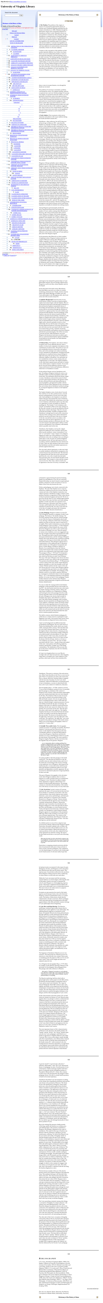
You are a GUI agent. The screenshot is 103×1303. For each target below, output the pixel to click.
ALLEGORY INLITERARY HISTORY (21, 61)
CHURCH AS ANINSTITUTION (19, 182)
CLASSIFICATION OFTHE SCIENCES (21, 198)
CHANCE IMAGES (17, 175)
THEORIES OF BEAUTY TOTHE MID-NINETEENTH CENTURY (21, 127)
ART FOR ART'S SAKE (18, 85)
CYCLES (17, 237)
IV (19, 110)
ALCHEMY (16, 53)
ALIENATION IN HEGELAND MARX (20, 59)
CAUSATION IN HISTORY (19, 152)
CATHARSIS (17, 148)
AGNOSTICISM (17, 51)
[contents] (16, 39)
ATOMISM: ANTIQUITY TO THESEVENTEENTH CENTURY (18, 92)
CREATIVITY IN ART (17, 225)
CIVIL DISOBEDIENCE (17, 190)
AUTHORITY (16, 98)
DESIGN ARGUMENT (18, 249)
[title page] (14, 31)
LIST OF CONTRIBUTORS (17, 41)
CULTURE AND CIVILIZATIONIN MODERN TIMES (20, 235)
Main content (13, 1)
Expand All (12, 255)
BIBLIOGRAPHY (17, 118)
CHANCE (17, 173)
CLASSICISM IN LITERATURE (19, 194)
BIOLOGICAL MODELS (17, 142)
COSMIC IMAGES (16, 215)
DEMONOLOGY (17, 247)
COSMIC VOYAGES (16, 217)
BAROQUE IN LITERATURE (19, 124)
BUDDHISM (17, 144)
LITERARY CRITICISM (18, 229)
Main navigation (21, 1)
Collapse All (6, 255)
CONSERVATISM (16, 205)
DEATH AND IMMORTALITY (19, 241)
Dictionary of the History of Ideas (12, 23)
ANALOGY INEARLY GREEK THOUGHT (22, 65)
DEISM (17, 243)
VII (18, 116)
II (20, 106)
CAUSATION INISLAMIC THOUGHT (21, 154)
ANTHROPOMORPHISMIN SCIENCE (21, 77)
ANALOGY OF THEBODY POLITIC (20, 70)
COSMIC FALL (17, 213)
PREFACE (14, 37)
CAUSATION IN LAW (17, 156)
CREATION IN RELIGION (18, 223)
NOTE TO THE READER (16, 43)
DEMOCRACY (16, 245)
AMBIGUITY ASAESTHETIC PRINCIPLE (22, 63)
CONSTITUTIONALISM (17, 207)
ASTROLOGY (16, 90)
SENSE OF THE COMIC (18, 200)
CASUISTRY (17, 146)
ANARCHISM (16, 72)
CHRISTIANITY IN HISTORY (19, 180)
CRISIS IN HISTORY (17, 227)
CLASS (17, 192)
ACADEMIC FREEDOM (17, 49)
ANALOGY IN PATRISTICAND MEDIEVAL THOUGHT (19, 67)
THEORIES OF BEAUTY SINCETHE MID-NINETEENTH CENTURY (22, 130)
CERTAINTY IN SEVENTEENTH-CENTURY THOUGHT (19, 165)
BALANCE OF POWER (17, 122)
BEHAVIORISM (17, 133)
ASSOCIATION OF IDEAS (18, 87)
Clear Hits (5, 29)
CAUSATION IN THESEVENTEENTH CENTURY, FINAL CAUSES (21, 162)
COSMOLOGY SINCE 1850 (18, 221)
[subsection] (17, 102)
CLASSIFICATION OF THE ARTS (20, 196)
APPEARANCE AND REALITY (19, 81)
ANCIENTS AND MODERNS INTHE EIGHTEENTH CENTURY (20, 75)
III (19, 108)
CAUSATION (17, 150)
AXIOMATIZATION (18, 100)
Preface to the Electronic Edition (17, 33)
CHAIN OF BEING (17, 171)
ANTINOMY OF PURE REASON (20, 79)
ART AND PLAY (17, 83)
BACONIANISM (17, 120)
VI (19, 114)
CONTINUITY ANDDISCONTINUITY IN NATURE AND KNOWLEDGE (22, 210)
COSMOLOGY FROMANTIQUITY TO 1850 (21, 219)
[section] (16, 35)
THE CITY (16, 188)
